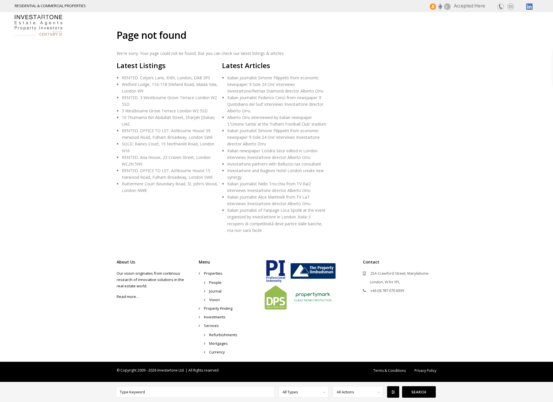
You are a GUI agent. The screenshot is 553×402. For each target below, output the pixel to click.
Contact (529, 25)
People (215, 282)
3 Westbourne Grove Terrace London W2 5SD (165, 111)
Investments (462, 25)
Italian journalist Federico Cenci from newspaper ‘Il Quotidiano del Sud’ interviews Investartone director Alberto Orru (275, 104)
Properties (369, 25)
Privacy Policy (425, 370)
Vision (214, 299)
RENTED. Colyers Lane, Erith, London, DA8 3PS (166, 77)
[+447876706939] (500, 6)
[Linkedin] (529, 6)
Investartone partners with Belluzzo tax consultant (274, 164)
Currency (217, 352)
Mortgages (218, 343)
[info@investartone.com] (510, 6)
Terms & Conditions (389, 370)
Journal (215, 291)
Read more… (128, 296)
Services (498, 25)
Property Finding (414, 25)
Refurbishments (223, 334)
